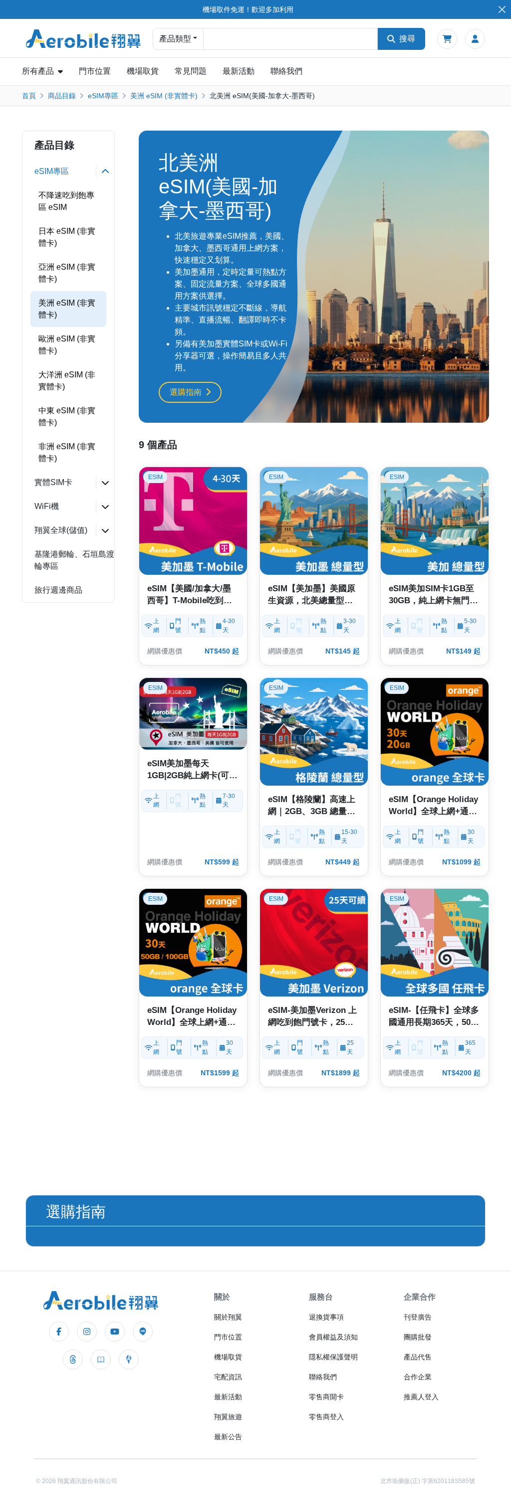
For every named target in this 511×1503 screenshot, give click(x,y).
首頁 (29, 96)
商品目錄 (62, 96)
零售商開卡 (326, 1397)
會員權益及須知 (333, 1337)
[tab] (68, 171)
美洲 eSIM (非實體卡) (164, 96)
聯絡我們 (286, 71)
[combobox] (290, 39)
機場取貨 (143, 71)
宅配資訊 (228, 1377)
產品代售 (418, 1357)
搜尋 (407, 38)
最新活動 (239, 71)
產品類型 (175, 38)
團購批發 (418, 1337)
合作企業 (418, 1377)
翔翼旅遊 (228, 1417)
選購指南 (186, 392)
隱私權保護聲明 (333, 1357)
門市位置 (95, 71)
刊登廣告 (418, 1317)
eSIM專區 (103, 96)
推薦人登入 (421, 1397)
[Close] (502, 9)
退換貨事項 (326, 1317)
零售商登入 (326, 1417)
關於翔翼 (228, 1317)
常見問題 (191, 71)
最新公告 (228, 1437)
